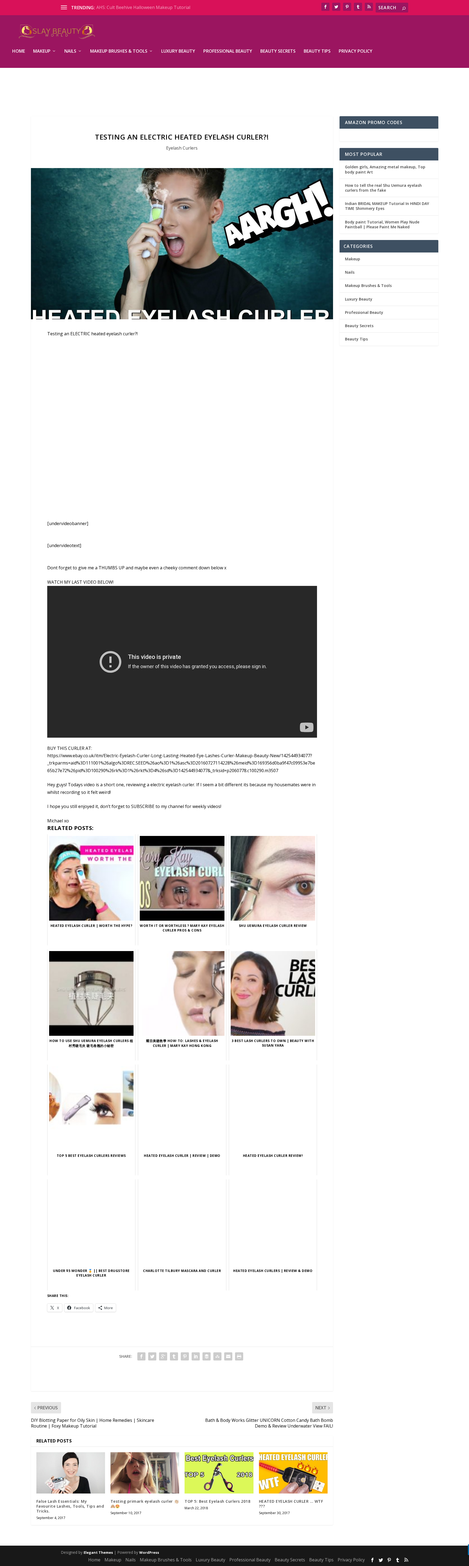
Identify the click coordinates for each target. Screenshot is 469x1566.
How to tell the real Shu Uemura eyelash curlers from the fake (383, 188)
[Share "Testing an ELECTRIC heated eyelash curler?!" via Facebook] (141, 1356)
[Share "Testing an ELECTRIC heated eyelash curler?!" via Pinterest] (184, 1356)
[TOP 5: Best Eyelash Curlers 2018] (219, 1473)
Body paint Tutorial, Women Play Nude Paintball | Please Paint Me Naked (382, 224)
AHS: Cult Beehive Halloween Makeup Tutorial (143, 7)
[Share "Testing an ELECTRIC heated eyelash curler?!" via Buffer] (206, 1356)
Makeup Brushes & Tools (118, 51)
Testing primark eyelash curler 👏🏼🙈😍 (144, 1504)
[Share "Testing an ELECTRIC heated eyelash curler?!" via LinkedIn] (195, 1356)
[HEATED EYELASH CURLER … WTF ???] (293, 1473)
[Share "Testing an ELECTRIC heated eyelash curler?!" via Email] (228, 1356)
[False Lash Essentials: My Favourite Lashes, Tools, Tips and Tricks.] (70, 1473)
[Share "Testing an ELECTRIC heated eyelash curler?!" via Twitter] (152, 1356)
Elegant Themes (98, 1552)
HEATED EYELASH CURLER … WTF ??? (291, 1504)
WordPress (149, 1552)
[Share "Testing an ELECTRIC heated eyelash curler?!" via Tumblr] (174, 1356)
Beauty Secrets (278, 51)
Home (18, 51)
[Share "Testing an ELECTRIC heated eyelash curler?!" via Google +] (163, 1356)
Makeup (41, 51)
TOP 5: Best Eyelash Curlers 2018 (217, 1501)
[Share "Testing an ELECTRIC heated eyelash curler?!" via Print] (239, 1356)
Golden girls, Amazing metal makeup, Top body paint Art (385, 169)
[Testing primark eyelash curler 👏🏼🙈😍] (144, 1473)
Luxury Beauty (178, 51)
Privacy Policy (355, 51)
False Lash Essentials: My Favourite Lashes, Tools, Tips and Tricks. (70, 1506)
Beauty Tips (317, 51)
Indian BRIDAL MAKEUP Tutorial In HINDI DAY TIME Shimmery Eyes (387, 206)
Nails (70, 51)
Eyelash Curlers (182, 148)
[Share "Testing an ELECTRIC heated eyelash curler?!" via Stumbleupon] (217, 1356)
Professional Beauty (227, 51)
